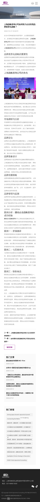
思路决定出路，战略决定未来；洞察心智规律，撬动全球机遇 (19, 453)
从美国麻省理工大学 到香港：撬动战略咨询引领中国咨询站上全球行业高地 (19, 445)
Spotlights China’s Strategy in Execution (18, 456)
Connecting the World (13, 419)
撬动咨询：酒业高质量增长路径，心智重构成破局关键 (19, 449)
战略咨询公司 (14, 72)
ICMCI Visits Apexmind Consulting (17, 460)
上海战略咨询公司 (10, 48)
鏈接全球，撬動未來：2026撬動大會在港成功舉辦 (19, 424)
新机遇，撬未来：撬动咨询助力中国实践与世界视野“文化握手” (19, 441)
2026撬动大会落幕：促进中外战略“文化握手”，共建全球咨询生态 (18, 437)
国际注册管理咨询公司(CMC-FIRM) (20, 498)
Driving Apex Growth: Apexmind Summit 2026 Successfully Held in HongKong (18, 416)
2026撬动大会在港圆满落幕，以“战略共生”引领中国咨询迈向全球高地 (19, 428)
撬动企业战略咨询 (23, 212)
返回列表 (9, 347)
